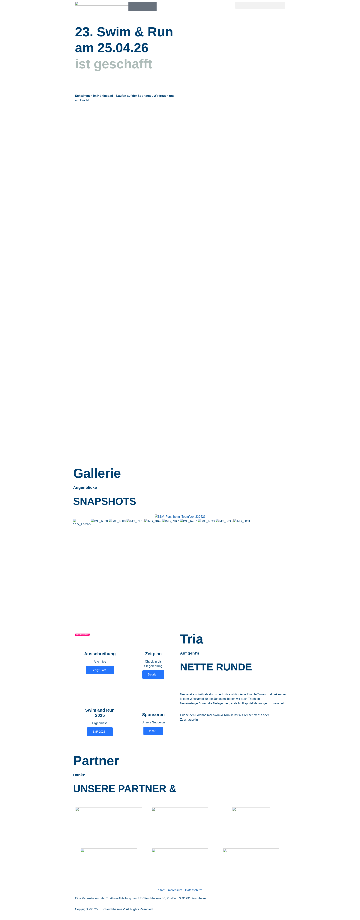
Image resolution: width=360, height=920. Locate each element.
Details (152, 674)
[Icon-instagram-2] (142, 6)
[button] (260, 5)
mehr (152, 730)
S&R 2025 (98, 731)
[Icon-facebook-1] (133, 6)
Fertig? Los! (99, 670)
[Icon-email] (152, 6)
